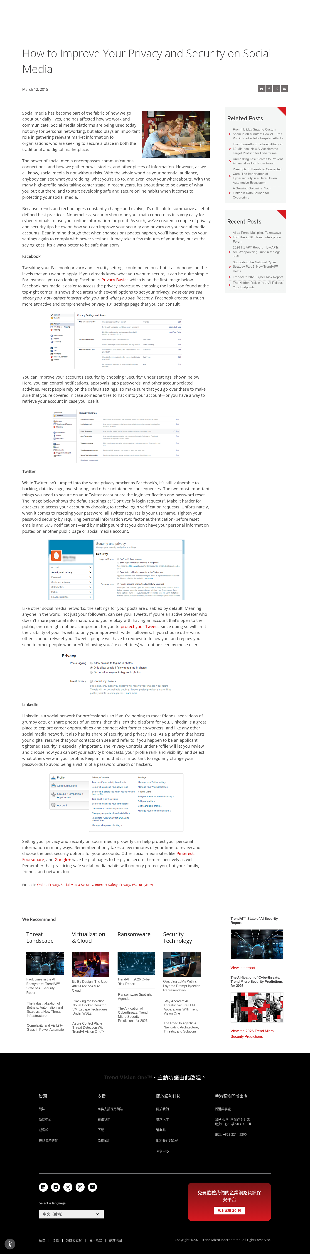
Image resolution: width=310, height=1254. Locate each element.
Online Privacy (48, 884)
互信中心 (162, 1151)
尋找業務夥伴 (48, 1140)
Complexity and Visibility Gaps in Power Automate (45, 1027)
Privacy (124, 884)
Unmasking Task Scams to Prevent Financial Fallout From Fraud (256, 161)
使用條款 (95, 1240)
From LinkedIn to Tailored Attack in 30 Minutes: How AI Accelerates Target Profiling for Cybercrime (256, 148)
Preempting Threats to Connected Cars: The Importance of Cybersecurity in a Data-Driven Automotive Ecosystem (255, 175)
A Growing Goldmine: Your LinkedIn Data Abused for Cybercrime (250, 192)
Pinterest (185, 853)
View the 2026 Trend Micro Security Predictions (252, 1032)
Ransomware (134, 934)
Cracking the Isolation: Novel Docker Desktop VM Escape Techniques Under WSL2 (90, 1007)
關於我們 (162, 1109)
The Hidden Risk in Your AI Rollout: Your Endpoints (256, 285)
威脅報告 (45, 1130)
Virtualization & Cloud (88, 937)
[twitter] (276, 88)
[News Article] (261, 88)
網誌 (42, 1109)
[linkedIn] (284, 88)
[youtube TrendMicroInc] (92, 1187)
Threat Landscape (40, 937)
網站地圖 (115, 1240)
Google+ (63, 859)
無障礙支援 (74, 1240)
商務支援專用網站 (110, 1109)
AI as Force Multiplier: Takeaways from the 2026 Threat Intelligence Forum (255, 237)
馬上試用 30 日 (227, 1209)
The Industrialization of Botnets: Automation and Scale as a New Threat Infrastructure (45, 1009)
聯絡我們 (104, 1119)
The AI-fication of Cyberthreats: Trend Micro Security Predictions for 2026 (133, 1014)
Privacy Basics (114, 279)
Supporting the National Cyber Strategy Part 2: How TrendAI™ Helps (253, 266)
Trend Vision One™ (128, 1077)
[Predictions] (257, 1006)
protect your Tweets (140, 626)
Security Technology (177, 937)
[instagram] (80, 1187)
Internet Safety (106, 884)
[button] (71, 1214)
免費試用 (104, 1140)
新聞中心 (45, 1119)
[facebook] (269, 88)
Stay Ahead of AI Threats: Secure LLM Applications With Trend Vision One (181, 1007)
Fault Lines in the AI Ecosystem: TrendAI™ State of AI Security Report (43, 978)
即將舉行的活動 (167, 1140)
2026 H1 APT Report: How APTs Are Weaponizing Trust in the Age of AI (255, 251)
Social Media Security (77, 884)
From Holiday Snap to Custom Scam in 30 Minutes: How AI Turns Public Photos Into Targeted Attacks (256, 133)
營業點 (161, 1130)
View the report (243, 967)
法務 (55, 1240)
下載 (101, 1130)
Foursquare (33, 859)
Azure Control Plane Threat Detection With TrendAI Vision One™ (88, 1027)
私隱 (42, 1240)
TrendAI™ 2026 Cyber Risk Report (258, 277)
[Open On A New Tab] (67, 1187)
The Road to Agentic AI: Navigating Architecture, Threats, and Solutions (181, 1027)
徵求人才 (162, 1119)
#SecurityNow (142, 884)
